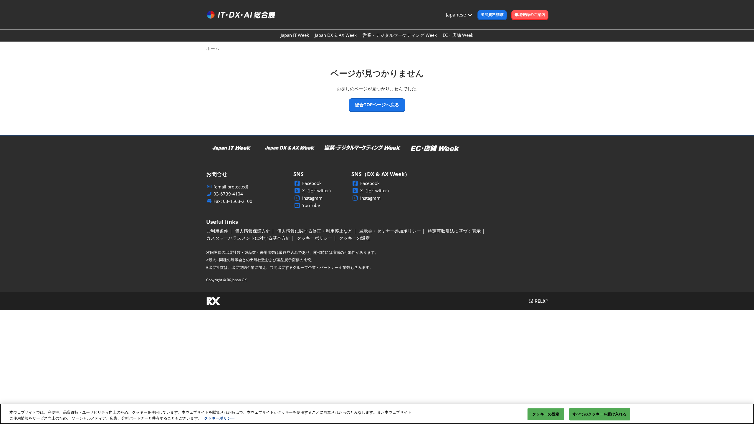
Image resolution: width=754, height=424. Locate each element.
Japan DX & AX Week (336, 35)
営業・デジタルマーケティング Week (400, 35)
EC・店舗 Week (458, 35)
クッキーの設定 (545, 414)
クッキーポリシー (219, 417)
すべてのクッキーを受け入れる (600, 414)
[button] (492, 14)
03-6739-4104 (228, 194)
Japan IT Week (295, 35)
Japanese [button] (456, 14)
